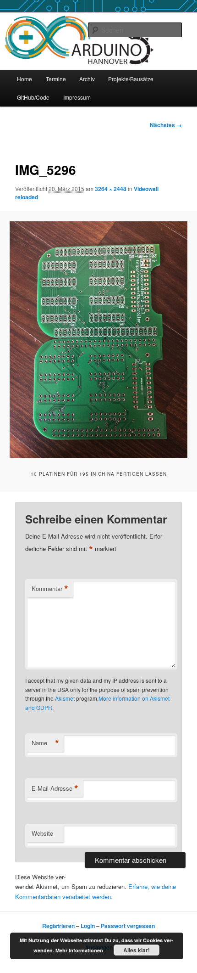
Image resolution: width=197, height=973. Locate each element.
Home (24, 79)
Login (88, 926)
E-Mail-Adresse (55, 788)
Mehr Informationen (79, 950)
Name (45, 743)
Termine (56, 79)
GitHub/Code (33, 97)
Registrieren (58, 926)
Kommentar (50, 588)
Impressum (77, 97)
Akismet (65, 698)
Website (42, 833)
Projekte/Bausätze (130, 79)
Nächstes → (166, 125)
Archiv (87, 79)
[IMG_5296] (98, 339)
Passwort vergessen (128, 926)
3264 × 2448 (110, 189)
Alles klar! (136, 950)
